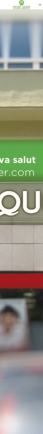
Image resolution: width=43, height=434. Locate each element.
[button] (40, 4)
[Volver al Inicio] (21, 5)
